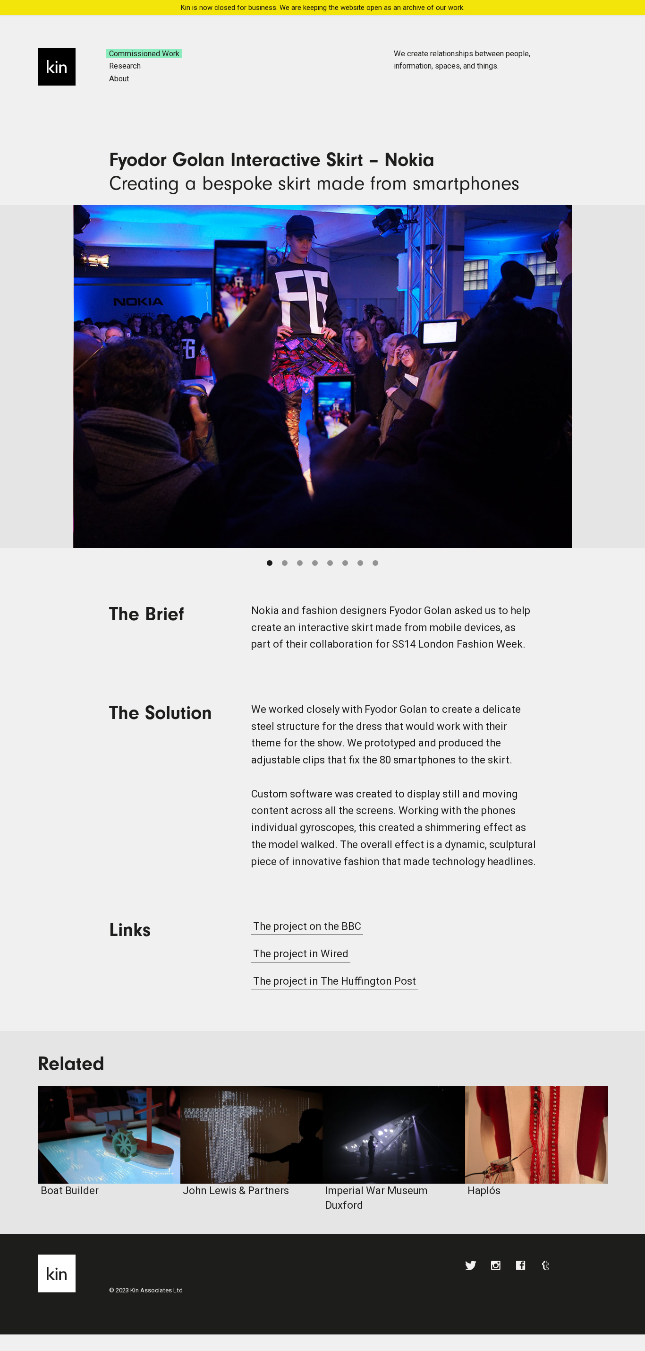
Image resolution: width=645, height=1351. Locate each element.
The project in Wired (300, 954)
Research (125, 65)
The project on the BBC (307, 926)
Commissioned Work (144, 53)
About (119, 78)
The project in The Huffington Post (334, 981)
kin (57, 67)
